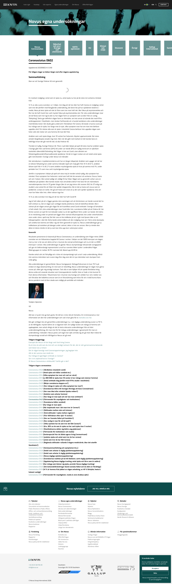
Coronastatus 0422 (36, 397)
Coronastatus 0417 (36, 405)
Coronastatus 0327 (36, 448)
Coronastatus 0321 (36, 464)
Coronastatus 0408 (36, 413)
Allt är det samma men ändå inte (41, 353)
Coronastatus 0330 (36, 437)
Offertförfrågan (88, 5)
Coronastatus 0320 (36, 467)
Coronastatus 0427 (36, 389)
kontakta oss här (85, 318)
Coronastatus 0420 (36, 402)
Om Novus (75, 5)
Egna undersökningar (62, 5)
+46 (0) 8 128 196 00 (35, 565)
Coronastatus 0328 (36, 442)
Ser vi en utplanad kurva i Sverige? (41, 359)
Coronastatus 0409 (36, 410)
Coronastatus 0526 (36, 370)
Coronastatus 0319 (36, 469)
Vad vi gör (26, 5)
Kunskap (36, 5)
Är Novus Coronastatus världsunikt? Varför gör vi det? (49, 361)
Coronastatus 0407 (36, 416)
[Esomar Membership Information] (69, 573)
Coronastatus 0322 (36, 461)
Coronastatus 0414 (36, 407)
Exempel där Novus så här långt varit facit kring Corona (49, 342)
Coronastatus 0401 (36, 432)
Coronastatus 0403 (36, 426)
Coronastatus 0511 (35, 378)
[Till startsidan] (10, 5)
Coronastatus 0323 (36, 459)
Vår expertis (47, 5)
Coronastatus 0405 (36, 421)
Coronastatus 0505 (36, 381)
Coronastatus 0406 (36, 418)
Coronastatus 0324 (36, 456)
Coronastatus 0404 (36, 424)
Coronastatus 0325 (36, 453)
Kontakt (164, 4)
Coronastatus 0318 (36, 475)
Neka (155, 573)
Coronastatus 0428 (36, 386)
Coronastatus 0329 (36, 440)
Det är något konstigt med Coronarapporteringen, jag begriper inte (53, 350)
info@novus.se (33, 567)
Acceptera (155, 568)
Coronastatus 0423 (36, 394)
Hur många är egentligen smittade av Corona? (46, 356)
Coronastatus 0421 (36, 399)
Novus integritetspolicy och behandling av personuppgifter (155, 579)
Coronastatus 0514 (36, 375)
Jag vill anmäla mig (101, 489)
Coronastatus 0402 (36, 429)
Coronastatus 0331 (36, 434)
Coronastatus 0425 (36, 391)
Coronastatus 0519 (36, 373)
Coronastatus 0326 (36, 451)
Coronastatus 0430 (36, 383)
